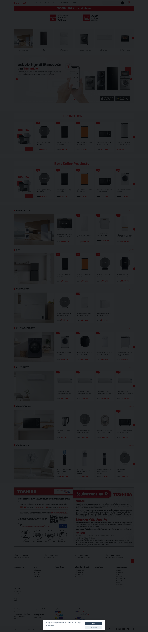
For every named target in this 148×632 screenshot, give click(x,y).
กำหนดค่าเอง (94, 627)
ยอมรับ (93, 623)
